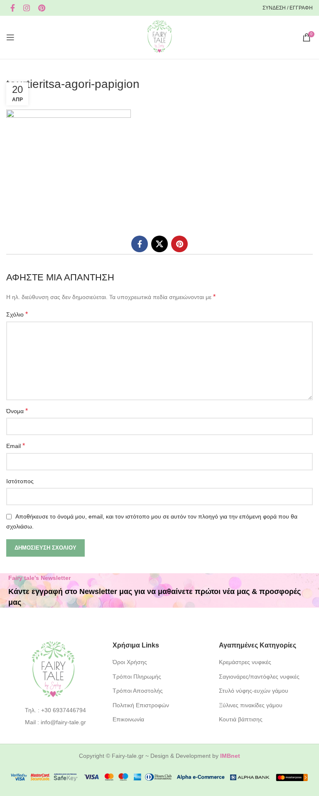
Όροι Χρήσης (130, 662)
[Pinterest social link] (41, 8)
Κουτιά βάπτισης (241, 719)
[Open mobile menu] (10, 37)
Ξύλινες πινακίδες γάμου (250, 705)
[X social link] (159, 244)
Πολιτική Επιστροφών (141, 705)
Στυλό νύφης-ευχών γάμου (253, 690)
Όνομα (17, 410)
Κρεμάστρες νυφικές (245, 662)
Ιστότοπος (20, 481)
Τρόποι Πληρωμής (137, 676)
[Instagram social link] (26, 8)
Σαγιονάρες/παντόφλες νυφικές (259, 676)
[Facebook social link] (12, 8)
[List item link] (53, 710)
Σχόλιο (17, 314)
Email (15, 445)
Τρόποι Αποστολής (138, 690)
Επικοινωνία (128, 719)
